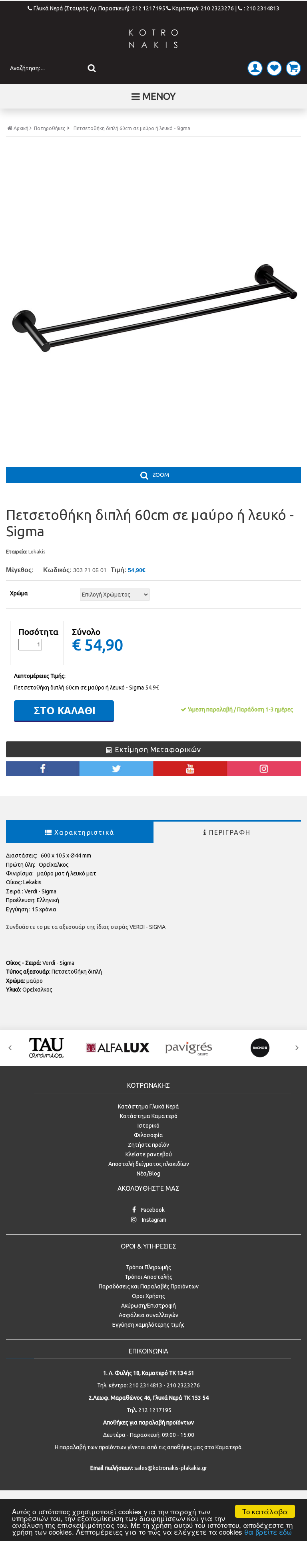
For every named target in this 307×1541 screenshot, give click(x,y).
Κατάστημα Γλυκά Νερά (148, 1106)
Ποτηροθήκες (49, 128)
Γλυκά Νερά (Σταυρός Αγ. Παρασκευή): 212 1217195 (100, 8)
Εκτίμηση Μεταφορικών (158, 749)
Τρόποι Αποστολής (148, 1277)
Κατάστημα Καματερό (148, 1116)
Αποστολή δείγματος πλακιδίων (148, 1164)
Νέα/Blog (148, 1173)
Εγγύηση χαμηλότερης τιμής (148, 1325)
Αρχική (21, 128)
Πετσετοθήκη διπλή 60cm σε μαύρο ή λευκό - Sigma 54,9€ (86, 687)
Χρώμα (19, 593)
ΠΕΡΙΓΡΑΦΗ (230, 832)
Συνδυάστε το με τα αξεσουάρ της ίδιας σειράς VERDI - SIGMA (85, 927)
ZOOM (160, 475)
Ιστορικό (148, 1125)
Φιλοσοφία (148, 1135)
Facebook (152, 1210)
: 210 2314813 (261, 8)
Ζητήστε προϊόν (148, 1145)
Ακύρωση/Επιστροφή (148, 1305)
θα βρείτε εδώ (268, 1532)
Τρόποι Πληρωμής (148, 1267)
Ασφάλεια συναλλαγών (148, 1315)
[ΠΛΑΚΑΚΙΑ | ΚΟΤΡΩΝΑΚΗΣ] (153, 39)
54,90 (103, 644)
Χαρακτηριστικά (84, 832)
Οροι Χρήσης (148, 1296)
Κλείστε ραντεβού (149, 1154)
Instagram (153, 1220)
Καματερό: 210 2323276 (203, 8)
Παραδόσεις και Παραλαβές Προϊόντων (149, 1286)
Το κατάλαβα (265, 1511)
